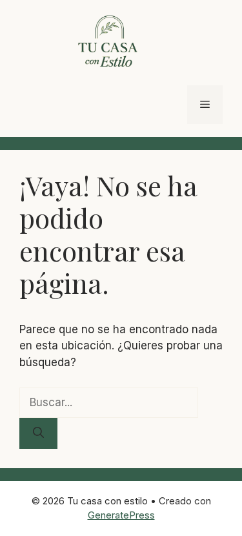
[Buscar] (38, 433)
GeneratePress (121, 515)
